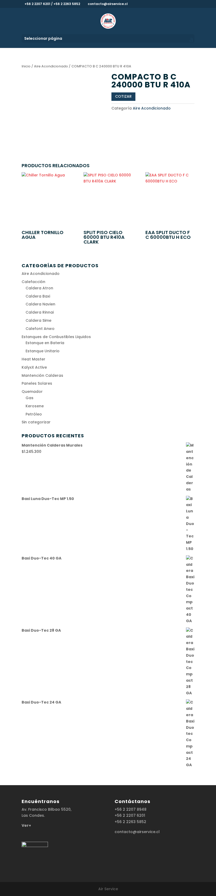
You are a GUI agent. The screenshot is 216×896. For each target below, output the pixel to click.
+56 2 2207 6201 (130, 815)
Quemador (32, 391)
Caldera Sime (38, 320)
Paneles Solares (37, 383)
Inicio (26, 66)
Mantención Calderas (42, 375)
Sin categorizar (36, 422)
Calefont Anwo (40, 328)
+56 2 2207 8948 (130, 809)
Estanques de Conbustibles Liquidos (56, 336)
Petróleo (34, 414)
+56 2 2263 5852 (130, 821)
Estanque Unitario (43, 351)
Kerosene (35, 406)
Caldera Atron (39, 288)
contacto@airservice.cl (137, 831)
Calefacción (33, 281)
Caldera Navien (40, 304)
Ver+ (26, 825)
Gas (29, 397)
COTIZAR (123, 96)
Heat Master (33, 359)
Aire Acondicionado (51, 66)
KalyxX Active (34, 367)
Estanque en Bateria (45, 342)
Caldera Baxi (38, 296)
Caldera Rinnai (40, 312)
